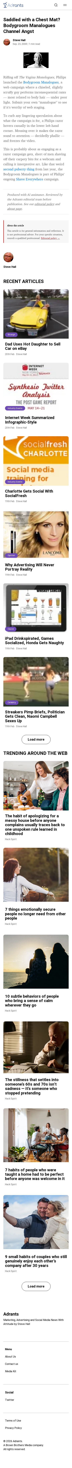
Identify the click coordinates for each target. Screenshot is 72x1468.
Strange (11, 334)
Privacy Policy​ (13, 1428)
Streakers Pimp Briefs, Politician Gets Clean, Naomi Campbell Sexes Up (35, 716)
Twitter (9, 1399)
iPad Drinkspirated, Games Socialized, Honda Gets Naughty (34, 640)
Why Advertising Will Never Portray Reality (29, 567)
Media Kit (10, 1371)
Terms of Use (13, 1420)
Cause (11, 629)
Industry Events (15, 408)
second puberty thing (18, 169)
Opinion (11, 555)
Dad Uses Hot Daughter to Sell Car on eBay (32, 346)
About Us (10, 1356)
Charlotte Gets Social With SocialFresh (29, 493)
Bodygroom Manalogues (41, 82)
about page (14, 208)
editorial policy (44, 204)
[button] (65, 5)
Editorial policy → (50, 238)
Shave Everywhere (29, 179)
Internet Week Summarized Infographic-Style (29, 419)
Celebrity (12, 702)
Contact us (11, 1364)
